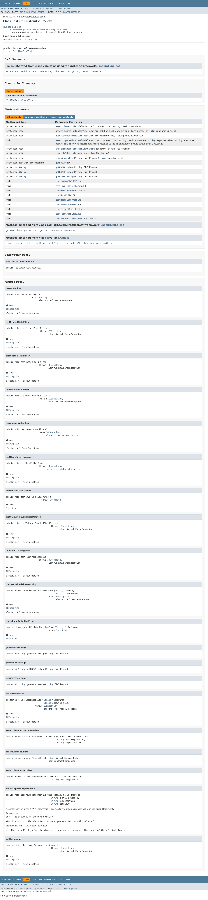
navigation (73, 71)
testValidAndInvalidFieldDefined (74, 218)
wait (98, 243)
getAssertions (14, 230)
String (116, 126)
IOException (45, 297)
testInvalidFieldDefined (70, 186)
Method (40, 12)
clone (9, 243)
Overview (6, 3)
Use (34, 3)
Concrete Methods (62, 117)
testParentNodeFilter (68, 204)
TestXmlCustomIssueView (19, 100)
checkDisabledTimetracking (71, 149)
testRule (96, 71)
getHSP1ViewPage (65, 167)
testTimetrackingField (68, 214)
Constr (31, 12)
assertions (12, 71)
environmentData (42, 71)
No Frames (48, 8)
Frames (37, 8)
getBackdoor (31, 230)
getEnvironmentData (51, 230)
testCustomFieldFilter (68, 181)
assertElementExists (67, 126)
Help (68, 3)
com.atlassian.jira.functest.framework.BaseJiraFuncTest (37, 29)
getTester (69, 230)
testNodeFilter (64, 195)
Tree (40, 3)
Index (61, 3)
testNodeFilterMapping (68, 200)
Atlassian (28, 891)
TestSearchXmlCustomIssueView (20, 39)
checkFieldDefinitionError (71, 153)
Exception (55, 500)
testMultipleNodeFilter (69, 190)
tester (85, 71)
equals (18, 243)
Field (22, 12)
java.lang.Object (12, 27)
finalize (29, 243)
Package (16, 3)
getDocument (62, 163)
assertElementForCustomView (71, 131)
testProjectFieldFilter (69, 209)
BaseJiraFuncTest (22, 51)
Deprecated (50, 3)
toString (89, 243)
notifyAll (76, 243)
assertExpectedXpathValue (70, 140)
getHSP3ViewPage (65, 176)
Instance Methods (36, 117)
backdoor (25, 71)
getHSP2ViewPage (65, 172)
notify (64, 243)
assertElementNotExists (69, 135)
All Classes (65, 8)
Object (64, 237)
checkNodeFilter (65, 158)
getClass (41, 243)
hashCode (53, 243)
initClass (58, 71)
